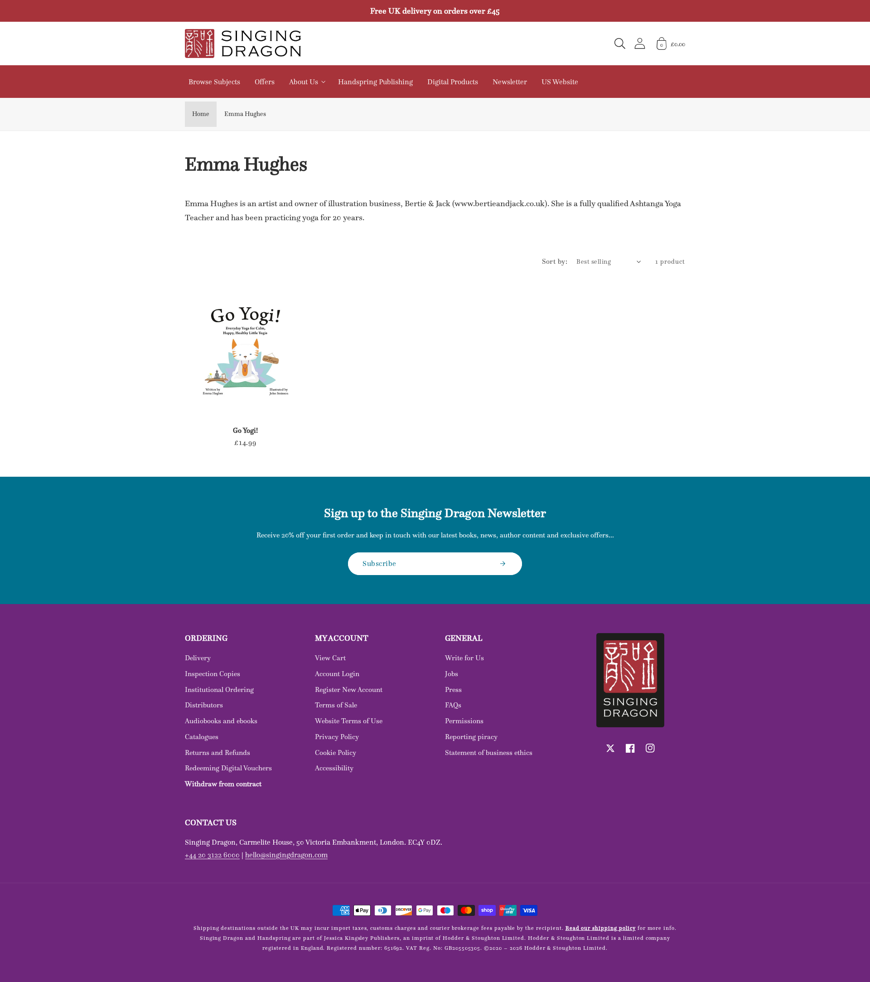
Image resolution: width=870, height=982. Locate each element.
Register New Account (348, 689)
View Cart (330, 657)
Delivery (198, 657)
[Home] (243, 43)
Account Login (337, 673)
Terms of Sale (336, 705)
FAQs (453, 705)
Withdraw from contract (223, 783)
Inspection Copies (212, 673)
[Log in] (639, 43)
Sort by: (555, 261)
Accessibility (334, 768)
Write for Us (464, 657)
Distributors (204, 705)
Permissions (464, 720)
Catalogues (201, 736)
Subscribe (379, 563)
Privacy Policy (337, 736)
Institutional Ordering (219, 689)
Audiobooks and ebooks (221, 720)
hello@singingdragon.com (286, 854)
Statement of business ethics (488, 752)
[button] (620, 43)
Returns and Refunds (217, 752)
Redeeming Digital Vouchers (228, 768)
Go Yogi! (245, 430)
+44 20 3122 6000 (212, 854)
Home (200, 114)
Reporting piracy (471, 736)
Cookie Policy (335, 752)
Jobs (451, 673)
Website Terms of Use (348, 720)
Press (453, 689)
